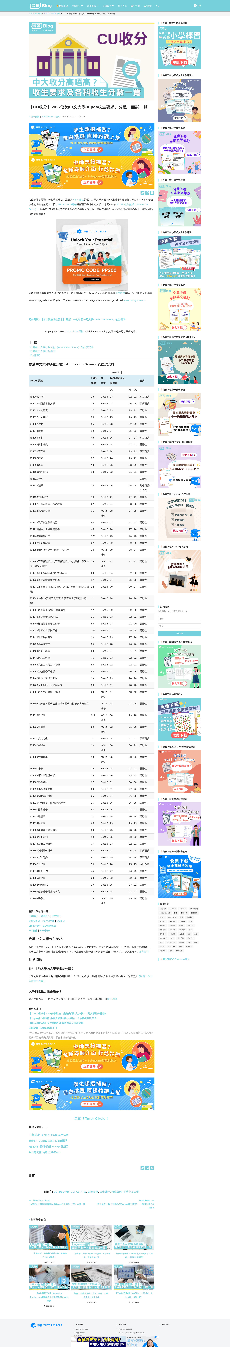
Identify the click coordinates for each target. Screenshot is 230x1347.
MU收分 (33, 930)
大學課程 (105, 1191)
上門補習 (120, 293)
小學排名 (163, 934)
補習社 (162, 946)
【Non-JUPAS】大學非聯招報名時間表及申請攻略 (56, 1023)
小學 (190, 930)
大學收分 (93, 1191)
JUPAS (75, 1191)
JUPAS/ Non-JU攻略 (52, 14)
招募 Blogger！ (81, 1333)
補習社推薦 (171, 946)
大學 (190, 921)
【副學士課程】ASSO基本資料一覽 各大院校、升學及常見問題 (134, 1255)
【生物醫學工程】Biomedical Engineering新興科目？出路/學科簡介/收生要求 (49, 1297)
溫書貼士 (191, 938)
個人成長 (172, 921)
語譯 (180, 946)
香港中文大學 (131, 1191)
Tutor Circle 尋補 (74, 331)
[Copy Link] (142, 193)
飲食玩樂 (179, 951)
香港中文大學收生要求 (43, 351)
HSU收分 (45, 930)
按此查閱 (112, 999)
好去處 (181, 925)
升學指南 (182, 921)
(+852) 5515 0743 (125, 1329)
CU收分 (45, 916)
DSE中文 (184, 913)
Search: (116, 372)
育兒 (189, 942)
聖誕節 (181, 942)
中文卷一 (163, 921)
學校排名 (191, 925)
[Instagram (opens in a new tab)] (200, 5)
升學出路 (38, 14)
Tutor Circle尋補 (67, 204)
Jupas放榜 (78, 199)
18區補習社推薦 (165, 913)
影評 (189, 934)
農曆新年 (189, 946)
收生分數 (117, 1191)
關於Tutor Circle (82, 1329)
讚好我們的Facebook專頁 (176, 959)
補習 (195, 942)
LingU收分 (34, 925)
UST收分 (57, 916)
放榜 (195, 934)
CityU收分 (34, 921)
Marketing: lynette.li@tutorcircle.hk (131, 1333)
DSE (175, 913)
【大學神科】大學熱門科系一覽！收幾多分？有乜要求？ (49, 1255)
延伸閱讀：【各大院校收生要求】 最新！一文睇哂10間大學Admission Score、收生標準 (77, 319)
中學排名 (190, 917)
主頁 (30, 14)
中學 (181, 917)
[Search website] (157, 6)
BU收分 (61, 921)
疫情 (161, 942)
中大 (83, 1191)
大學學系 (163, 925)
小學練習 (172, 934)
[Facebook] (152, 193)
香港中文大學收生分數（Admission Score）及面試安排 (61, 347)
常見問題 (35, 355)
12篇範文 (163, 909)
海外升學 (181, 938)
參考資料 (144, 951)
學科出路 (172, 930)
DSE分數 (64, 1191)
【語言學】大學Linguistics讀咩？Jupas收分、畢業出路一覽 (91, 1255)
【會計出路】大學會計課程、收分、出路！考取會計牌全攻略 (91, 1295)
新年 (172, 938)
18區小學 (183, 909)
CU (56, 1191)
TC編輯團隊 (34, 117)
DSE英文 (194, 913)
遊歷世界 (163, 951)
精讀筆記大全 (171, 942)
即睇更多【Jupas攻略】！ (43, 1028)
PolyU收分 (48, 921)
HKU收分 (34, 916)
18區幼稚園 (194, 909)
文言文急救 (163, 938)
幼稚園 (181, 934)
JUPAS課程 (172, 917)
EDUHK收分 (49, 925)
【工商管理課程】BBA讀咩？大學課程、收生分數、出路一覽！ (134, 1295)
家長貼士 (182, 930)
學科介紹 (163, 930)
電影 (171, 951)
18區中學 (173, 909)
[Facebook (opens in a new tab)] (195, 5)
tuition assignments (134, 300)
